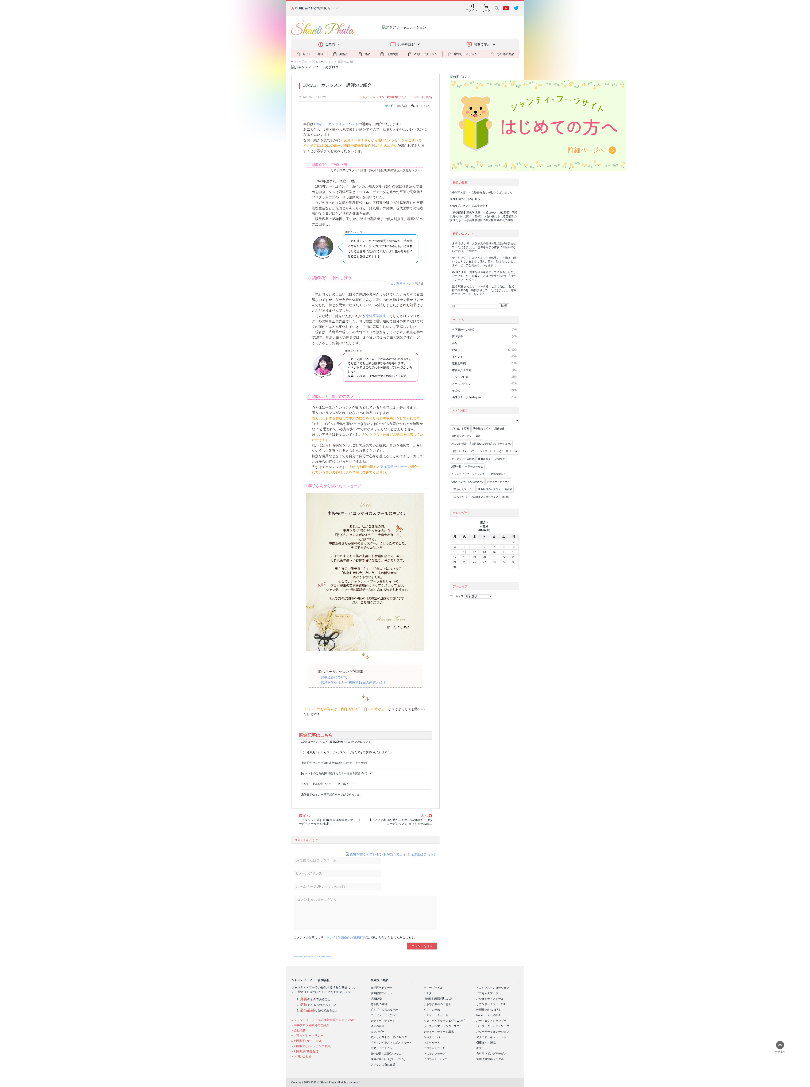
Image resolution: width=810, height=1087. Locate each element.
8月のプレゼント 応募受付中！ (469, 205)
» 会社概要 (298, 1030)
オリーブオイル (433, 987)
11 (464, 552)
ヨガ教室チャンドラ (404, 283)
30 (513, 562)
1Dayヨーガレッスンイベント (336, 124)
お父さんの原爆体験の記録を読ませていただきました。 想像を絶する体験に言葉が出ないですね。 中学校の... (484, 247)
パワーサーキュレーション (492, 1031)
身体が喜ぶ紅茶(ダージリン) (388, 1059)
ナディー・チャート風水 (439, 1031)
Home (294, 61)
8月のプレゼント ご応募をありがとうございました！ (482, 192)
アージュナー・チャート (386, 1015)
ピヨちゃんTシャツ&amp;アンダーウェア (474, 496)
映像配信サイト (482, 428)
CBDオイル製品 (486, 1042)
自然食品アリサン (461, 436)
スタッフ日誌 (460, 377)
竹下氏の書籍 (379, 1004)
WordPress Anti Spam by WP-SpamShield (312, 957)
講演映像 (457, 336)
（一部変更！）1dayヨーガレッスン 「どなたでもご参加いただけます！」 (347, 752)
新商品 (508, 489)
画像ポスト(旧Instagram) (467, 397)
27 (484, 562)
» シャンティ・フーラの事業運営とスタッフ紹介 (323, 1020)
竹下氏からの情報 (463, 329)
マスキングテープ (435, 1053)
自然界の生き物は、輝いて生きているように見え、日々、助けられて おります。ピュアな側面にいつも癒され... (484, 261)
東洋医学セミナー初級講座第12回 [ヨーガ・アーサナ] (334, 762)
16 (513, 552)
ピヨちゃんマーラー (462, 489)
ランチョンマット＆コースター (443, 1026)
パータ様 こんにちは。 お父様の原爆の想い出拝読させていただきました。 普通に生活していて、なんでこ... (484, 290)
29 (503, 562)
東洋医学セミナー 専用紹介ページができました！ (331, 794)
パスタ (428, 993)
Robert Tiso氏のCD (488, 1015)
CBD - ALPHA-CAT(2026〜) (467, 481)
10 (454, 552)
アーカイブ (457, 596)
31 (454, 567)
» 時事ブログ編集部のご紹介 (310, 1025)
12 (474, 552)
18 (464, 557)
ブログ (305, 61)
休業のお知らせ (474, 466)
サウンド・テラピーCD (490, 1004)
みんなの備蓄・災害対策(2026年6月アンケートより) (481, 443)
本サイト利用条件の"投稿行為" (346, 937)
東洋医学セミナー (398, 97)
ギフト (480, 1048)
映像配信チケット (382, 993)
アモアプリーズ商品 (462, 458)
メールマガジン (461, 383)
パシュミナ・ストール (490, 998)
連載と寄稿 (459, 363)
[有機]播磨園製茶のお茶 (438, 998)
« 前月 (484, 526)
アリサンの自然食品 (383, 1064)
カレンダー (377, 1031)
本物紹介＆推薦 (461, 370)
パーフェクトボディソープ (492, 1026)
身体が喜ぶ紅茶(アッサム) (386, 1053)
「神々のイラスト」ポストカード (391, 1042)
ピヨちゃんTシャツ (435, 1059)
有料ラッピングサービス (491, 1053)
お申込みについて (334, 677)
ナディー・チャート (498, 481)
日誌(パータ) (458, 451)
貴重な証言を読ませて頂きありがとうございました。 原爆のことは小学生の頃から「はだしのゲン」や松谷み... (484, 275)
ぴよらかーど (432, 1042)
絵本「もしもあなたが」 (386, 1009)
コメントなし (423, 105)
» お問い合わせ (301, 1056)
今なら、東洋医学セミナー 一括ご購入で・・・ (330, 784)
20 (484, 557)
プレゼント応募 (460, 428)
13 (484, 552)
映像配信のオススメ (489, 489)
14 (494, 552)
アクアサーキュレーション (492, 1037)
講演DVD (376, 998)
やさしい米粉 (432, 1009)
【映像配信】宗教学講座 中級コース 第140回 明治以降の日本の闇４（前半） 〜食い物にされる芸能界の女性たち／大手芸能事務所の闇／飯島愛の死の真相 (483, 216)
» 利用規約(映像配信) (305, 1051)
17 (454, 557)
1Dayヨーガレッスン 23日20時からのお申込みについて (336, 741)
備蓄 (478, 436)
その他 (456, 390)
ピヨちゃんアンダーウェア (492, 987)
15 (503, 552)
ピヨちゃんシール (435, 1048)
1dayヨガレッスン (372, 97)
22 (503, 557)
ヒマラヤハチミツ (382, 1048)
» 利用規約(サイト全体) (307, 1040)
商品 (429, 97)
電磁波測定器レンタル (490, 1059)
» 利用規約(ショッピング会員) (311, 1046)
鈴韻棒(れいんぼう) (488, 1009)
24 (454, 562)
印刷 (404, 105)
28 (494, 562)
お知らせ (457, 350)
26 (474, 562)
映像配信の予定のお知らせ (466, 199)
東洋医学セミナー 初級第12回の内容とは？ (353, 682)
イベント (418, 97)
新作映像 (499, 428)
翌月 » (484, 522)
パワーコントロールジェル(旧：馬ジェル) (493, 451)
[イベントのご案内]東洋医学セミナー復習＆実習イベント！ (337, 773)
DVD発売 (499, 458)
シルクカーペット (435, 1037)
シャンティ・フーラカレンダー (469, 474)
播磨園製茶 (484, 458)
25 (464, 562)
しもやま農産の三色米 (437, 1004)
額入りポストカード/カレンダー (390, 1037)
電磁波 (506, 496)
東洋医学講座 (376, 316)
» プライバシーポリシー (307, 1035)
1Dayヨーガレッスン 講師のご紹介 (333, 61)
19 (474, 557)
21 (494, 557)
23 (513, 557)
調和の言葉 (377, 1026)
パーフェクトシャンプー (491, 1020)
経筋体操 (456, 466)
